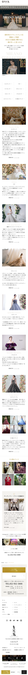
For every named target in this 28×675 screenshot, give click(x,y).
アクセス (16, 607)
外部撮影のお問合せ (18, 650)
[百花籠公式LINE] (21, 620)
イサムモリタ (19, 94)
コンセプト (4, 602)
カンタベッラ (7, 84)
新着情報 (16, 612)
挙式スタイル (5, 607)
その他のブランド (19, 98)
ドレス (15, 602)
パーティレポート (18, 605)
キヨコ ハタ (7, 94)
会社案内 (4, 647)
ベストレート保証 (6, 614)
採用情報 (8, 652)
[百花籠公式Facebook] (10, 620)
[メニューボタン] (24, 672)
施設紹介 (4, 605)
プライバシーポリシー (19, 647)
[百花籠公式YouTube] (17, 620)
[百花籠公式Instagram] (7, 620)
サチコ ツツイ (19, 89)
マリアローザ (7, 89)
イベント (16, 609)
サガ (19, 84)
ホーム (3, 600)
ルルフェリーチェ (7, 98)
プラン (3, 612)
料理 (3, 609)
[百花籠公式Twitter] (14, 620)
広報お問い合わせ (6, 650)
